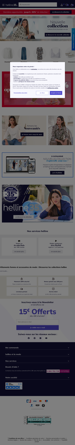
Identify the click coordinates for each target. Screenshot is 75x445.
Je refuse (42, 92)
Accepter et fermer (56, 92)
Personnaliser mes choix (20, 92)
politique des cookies (53, 87)
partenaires (34, 69)
